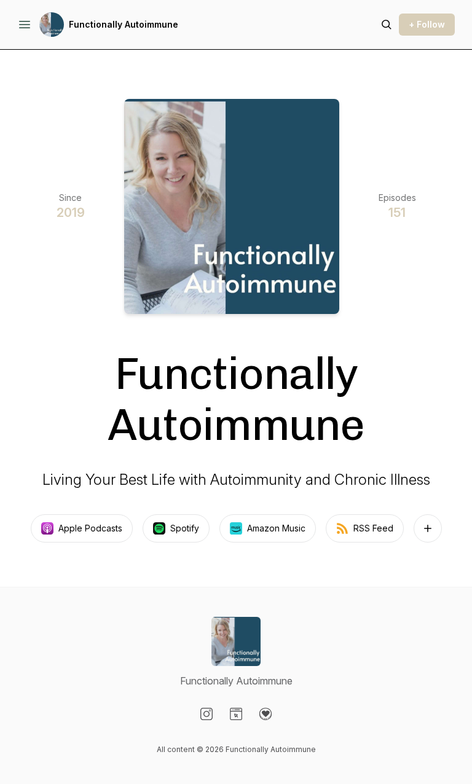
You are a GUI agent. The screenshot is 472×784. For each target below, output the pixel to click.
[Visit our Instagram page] (206, 714)
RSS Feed (373, 528)
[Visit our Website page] (236, 714)
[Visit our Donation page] (265, 714)
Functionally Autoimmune (123, 24)
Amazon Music (276, 528)
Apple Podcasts (90, 528)
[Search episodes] (386, 24)
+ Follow (427, 24)
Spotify (184, 528)
